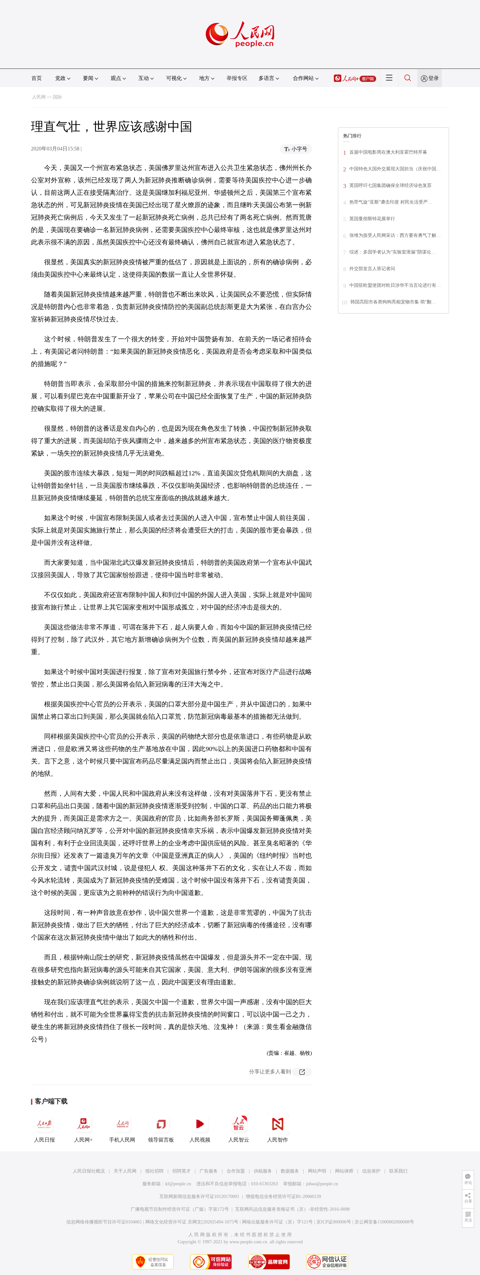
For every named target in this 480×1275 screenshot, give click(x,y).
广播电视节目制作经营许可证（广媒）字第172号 (180, 1209)
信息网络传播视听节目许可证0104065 (104, 1222)
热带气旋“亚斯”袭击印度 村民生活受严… (390, 202)
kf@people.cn (178, 1183)
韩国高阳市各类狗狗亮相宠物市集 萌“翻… (393, 302)
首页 (36, 78)
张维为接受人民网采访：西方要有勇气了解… (395, 235)
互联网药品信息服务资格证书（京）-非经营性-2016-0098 (292, 1209)
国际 (57, 97)
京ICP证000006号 (333, 1222)
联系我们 (398, 1171)
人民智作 (277, 1140)
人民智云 (238, 1140)
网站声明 (317, 1171)
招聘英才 (181, 1171)
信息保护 (371, 1171)
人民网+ (83, 1140)
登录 (433, 78)
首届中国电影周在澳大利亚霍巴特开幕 (388, 152)
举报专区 (237, 78)
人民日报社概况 (89, 1171)
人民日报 (44, 1140)
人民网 (39, 97)
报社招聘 (154, 1171)
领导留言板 (161, 1140)
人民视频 (199, 1140)
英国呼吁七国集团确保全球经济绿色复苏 (390, 185)
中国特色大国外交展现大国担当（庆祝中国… (395, 168)
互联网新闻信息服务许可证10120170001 (199, 1196)
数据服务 (290, 1171)
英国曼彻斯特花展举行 (372, 218)
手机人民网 (122, 1140)
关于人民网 (125, 1171)
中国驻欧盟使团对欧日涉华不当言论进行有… (395, 285)
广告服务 (209, 1171)
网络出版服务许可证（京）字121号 (277, 1222)
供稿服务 (263, 1171)
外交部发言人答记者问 (372, 268)
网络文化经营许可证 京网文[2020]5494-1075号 (191, 1222)
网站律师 (344, 1171)
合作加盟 (236, 1171)
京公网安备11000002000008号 (384, 1222)
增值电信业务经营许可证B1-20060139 (283, 1196)
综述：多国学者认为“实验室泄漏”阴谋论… (392, 252)
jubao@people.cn (322, 1183)
